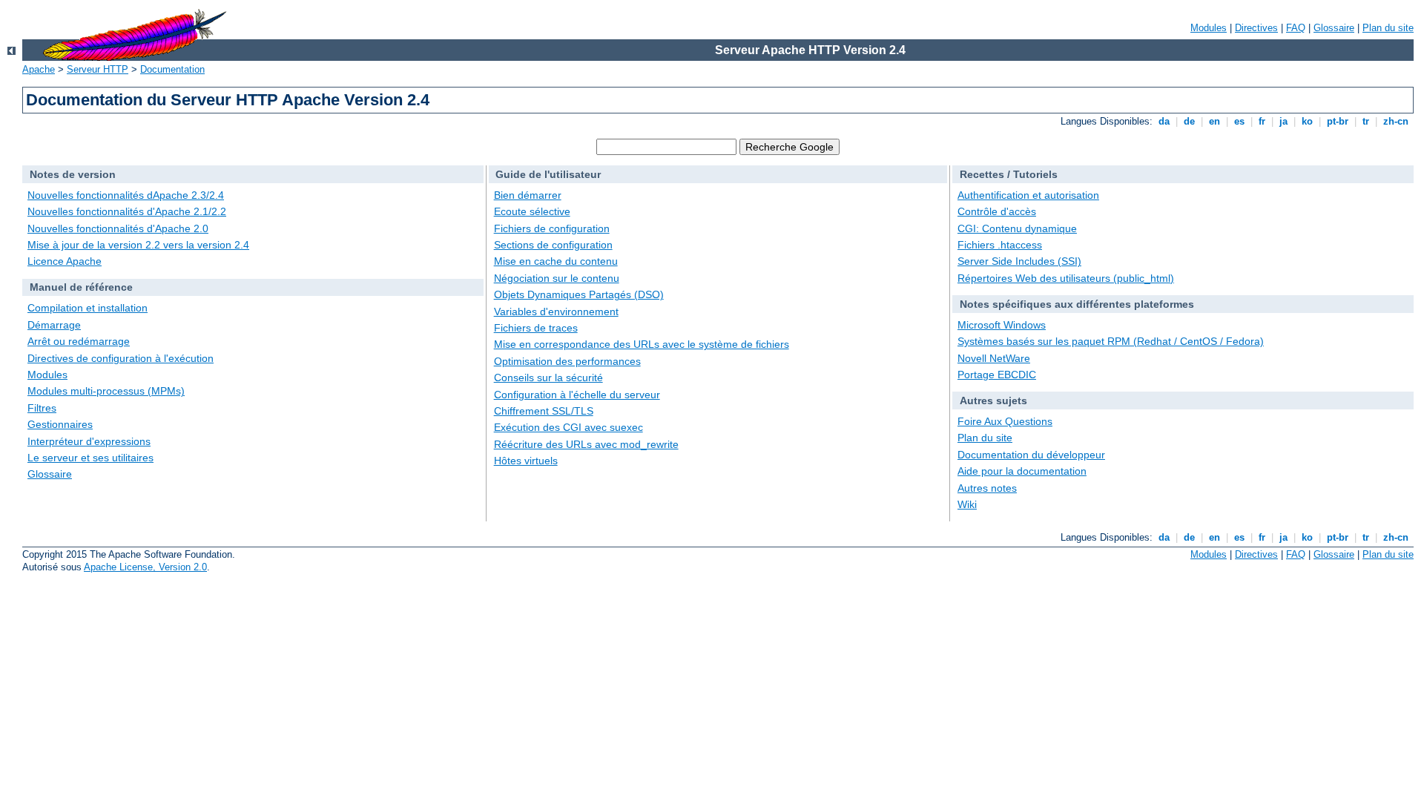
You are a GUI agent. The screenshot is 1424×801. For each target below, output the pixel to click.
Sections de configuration (553, 245)
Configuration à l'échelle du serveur (577, 394)
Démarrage (54, 325)
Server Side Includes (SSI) (1019, 261)
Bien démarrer (527, 195)
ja (1283, 121)
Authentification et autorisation (1028, 195)
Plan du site (1388, 27)
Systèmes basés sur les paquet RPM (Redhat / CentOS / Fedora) (1110, 341)
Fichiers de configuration (552, 228)
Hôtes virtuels (526, 461)
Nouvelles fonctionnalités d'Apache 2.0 (117, 228)
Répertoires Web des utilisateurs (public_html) (1065, 278)
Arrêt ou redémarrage (78, 341)
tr (1365, 121)
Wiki (967, 504)
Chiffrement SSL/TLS (543, 411)
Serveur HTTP (97, 69)
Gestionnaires (60, 424)
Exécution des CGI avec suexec (568, 427)
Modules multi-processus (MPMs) (106, 391)
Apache (38, 69)
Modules (1208, 27)
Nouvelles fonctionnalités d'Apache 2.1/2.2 (126, 211)
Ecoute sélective (532, 211)
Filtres (41, 408)
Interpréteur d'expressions (89, 441)
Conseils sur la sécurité (548, 377)
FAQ (1295, 27)
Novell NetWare (993, 358)
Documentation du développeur (1031, 455)
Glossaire (1333, 27)
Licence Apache (64, 261)
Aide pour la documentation (1022, 471)
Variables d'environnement (556, 311)
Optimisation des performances (567, 361)
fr (1262, 121)
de (1189, 121)
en (1214, 121)
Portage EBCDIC (996, 374)
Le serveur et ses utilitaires (90, 458)
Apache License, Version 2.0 (145, 567)
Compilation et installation (87, 308)
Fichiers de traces (536, 328)
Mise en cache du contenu (556, 261)
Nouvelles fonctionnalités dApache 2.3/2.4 (125, 195)
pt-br (1337, 121)
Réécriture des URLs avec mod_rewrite (586, 444)
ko (1307, 121)
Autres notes (987, 488)
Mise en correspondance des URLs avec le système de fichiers (641, 344)
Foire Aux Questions (1004, 421)
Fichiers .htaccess (999, 245)
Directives (1256, 27)
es (1239, 121)
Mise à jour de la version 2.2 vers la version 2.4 (138, 245)
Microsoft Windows (1001, 325)
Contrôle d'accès (996, 211)
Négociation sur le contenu (556, 278)
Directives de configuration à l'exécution (120, 358)
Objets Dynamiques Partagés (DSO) (579, 294)
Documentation (172, 69)
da (1164, 121)
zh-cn (1395, 121)
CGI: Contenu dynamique (1017, 228)
